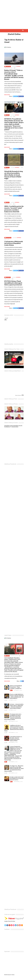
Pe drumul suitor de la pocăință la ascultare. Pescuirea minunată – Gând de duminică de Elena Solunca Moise (12, 716)
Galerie (7, 115)
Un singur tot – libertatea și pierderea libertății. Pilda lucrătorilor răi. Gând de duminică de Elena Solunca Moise (14, 768)
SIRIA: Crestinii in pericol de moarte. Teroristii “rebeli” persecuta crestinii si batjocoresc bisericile (14, 208)
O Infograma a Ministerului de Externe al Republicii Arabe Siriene (13, 243)
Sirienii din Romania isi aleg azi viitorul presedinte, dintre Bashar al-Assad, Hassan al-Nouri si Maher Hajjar (13, 174)
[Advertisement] (14, 14)
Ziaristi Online (14, 34)
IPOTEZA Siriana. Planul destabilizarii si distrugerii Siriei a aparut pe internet (13, 283)
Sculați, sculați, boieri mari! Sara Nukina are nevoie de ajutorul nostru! (17, 778)
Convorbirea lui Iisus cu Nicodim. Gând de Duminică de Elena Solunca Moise (16, 738)
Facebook (21, 96)
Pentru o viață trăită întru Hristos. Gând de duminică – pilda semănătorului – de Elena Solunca (17, 696)
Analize (7, 655)
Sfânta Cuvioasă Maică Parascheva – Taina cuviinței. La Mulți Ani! (16, 687)
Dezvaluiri (8, 277)
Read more (7, 94)
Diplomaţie (8, 66)
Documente (8, 237)
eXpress (18, 66)
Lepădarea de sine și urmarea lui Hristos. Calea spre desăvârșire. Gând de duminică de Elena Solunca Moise (14, 728)
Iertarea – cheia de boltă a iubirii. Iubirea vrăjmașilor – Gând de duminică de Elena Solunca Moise (16, 706)
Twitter (15, 96)
